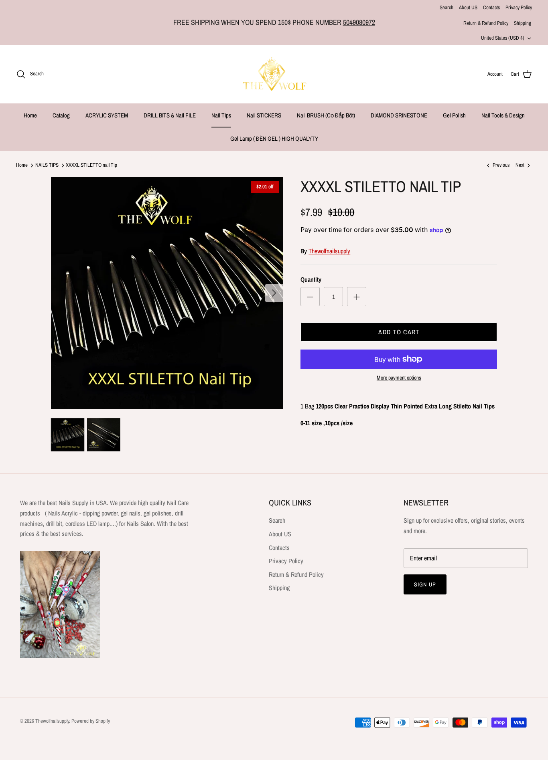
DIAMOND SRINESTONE (399, 115)
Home (30, 115)
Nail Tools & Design (503, 115)
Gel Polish (454, 115)
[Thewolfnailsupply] (274, 74)
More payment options (399, 377)
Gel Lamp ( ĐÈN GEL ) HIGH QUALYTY (274, 138)
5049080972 (359, 22)
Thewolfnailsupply (329, 251)
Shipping (522, 23)
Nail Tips (221, 115)
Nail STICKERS (264, 115)
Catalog (61, 115)
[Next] (274, 293)
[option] (167, 293)
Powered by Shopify (90, 721)
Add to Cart (398, 331)
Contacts (491, 7)
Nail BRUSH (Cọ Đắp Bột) (326, 115)
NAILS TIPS (47, 165)
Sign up (425, 584)
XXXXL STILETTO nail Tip (91, 165)
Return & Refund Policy (485, 23)
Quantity (310, 279)
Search (446, 7)
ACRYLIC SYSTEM (106, 115)
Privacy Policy (518, 7)
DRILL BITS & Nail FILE (170, 115)
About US (468, 7)
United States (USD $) (502, 37)
